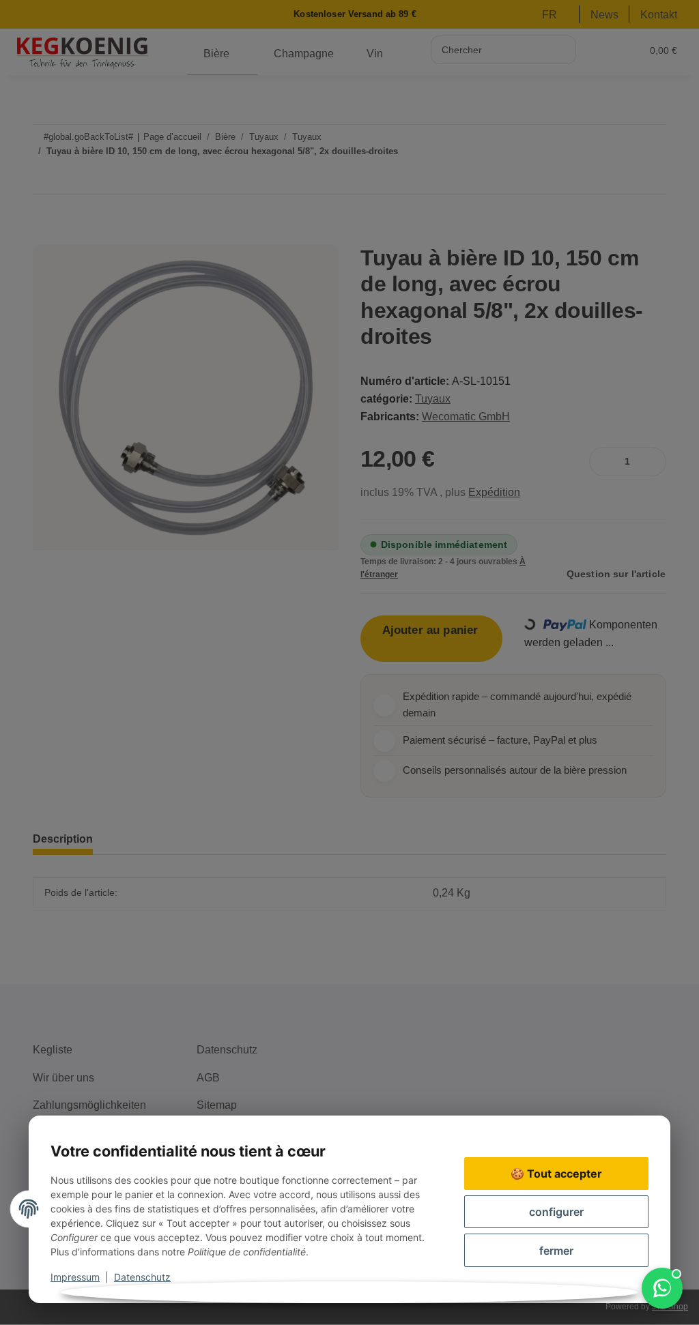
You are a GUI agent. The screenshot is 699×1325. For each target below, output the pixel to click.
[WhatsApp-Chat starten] (662, 1288)
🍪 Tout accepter (556, 1173)
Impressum (75, 1277)
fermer (556, 1250)
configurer (556, 1212)
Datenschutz (142, 1277)
